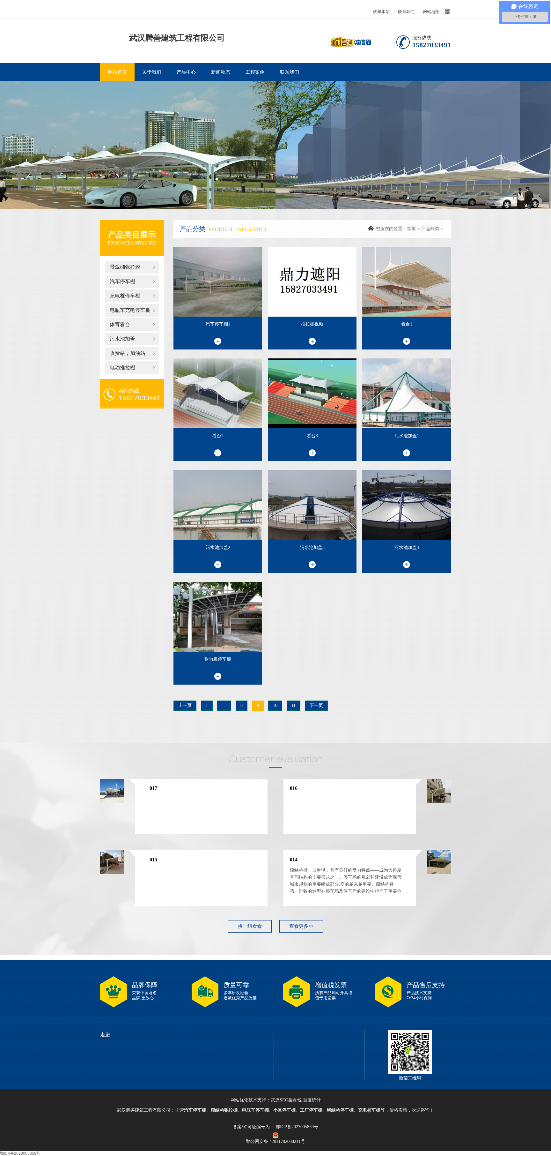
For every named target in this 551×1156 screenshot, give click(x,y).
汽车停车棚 (122, 281)
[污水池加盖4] (406, 505)
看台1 (406, 324)
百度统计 (312, 1100)
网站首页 (117, 72)
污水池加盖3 (312, 547)
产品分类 (430, 228)
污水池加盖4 (406, 547)
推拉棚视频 (312, 324)
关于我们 (151, 72)
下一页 (316, 705)
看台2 (218, 435)
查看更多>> (301, 926)
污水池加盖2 (218, 547)
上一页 (185, 705)
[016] (439, 801)
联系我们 (406, 11)
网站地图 (431, 11)
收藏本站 (381, 11)
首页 (411, 228)
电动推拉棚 (122, 367)
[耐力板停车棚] (217, 617)
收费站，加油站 (127, 353)
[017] (112, 801)
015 (153, 859)
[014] (439, 873)
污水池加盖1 (406, 435)
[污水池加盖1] (406, 393)
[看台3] (312, 393)
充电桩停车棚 (125, 295)
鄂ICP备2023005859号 (296, 1126)
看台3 (312, 435)
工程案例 (255, 72)
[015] (112, 873)
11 (293, 705)
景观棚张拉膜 (125, 267)
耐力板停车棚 (217, 659)
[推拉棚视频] (312, 282)
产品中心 (186, 72)
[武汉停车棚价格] (110, 41)
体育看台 (120, 324)
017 (153, 788)
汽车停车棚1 (218, 324)
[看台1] (406, 282)
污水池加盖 (122, 339)
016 (294, 788)
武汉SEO (279, 1100)
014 (294, 859)
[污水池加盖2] (217, 505)
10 (275, 705)
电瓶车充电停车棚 (130, 310)
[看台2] (217, 393)
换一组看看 (250, 926)
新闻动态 (220, 72)
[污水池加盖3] (312, 505)
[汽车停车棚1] (217, 282)
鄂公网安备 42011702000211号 (275, 1135)
